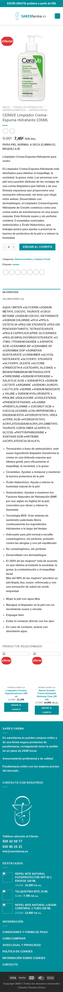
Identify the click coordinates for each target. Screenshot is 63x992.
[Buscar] (10, 16)
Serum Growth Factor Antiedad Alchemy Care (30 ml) (47, 695)
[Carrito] (57, 16)
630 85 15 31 (12, 846)
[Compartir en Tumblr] (42, 272)
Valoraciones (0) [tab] (13, 299)
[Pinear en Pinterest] (30, 272)
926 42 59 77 (12, 841)
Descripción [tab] (10, 292)
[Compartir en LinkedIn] (36, 272)
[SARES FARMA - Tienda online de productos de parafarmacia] (30, 16)
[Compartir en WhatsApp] (5, 272)
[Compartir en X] (17, 272)
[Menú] (5, 16)
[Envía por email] (24, 272)
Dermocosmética (14, 110)
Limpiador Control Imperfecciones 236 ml (16, 693)
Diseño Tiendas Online (32, 987)
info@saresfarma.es (15, 851)
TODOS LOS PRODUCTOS (28, 107)
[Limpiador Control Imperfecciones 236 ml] (16, 668)
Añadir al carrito (37, 246)
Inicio (6, 107)
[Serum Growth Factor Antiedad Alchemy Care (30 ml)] (46, 668)
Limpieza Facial (38, 110)
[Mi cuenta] (50, 16)
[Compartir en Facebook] (11, 272)
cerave (15, 264)
